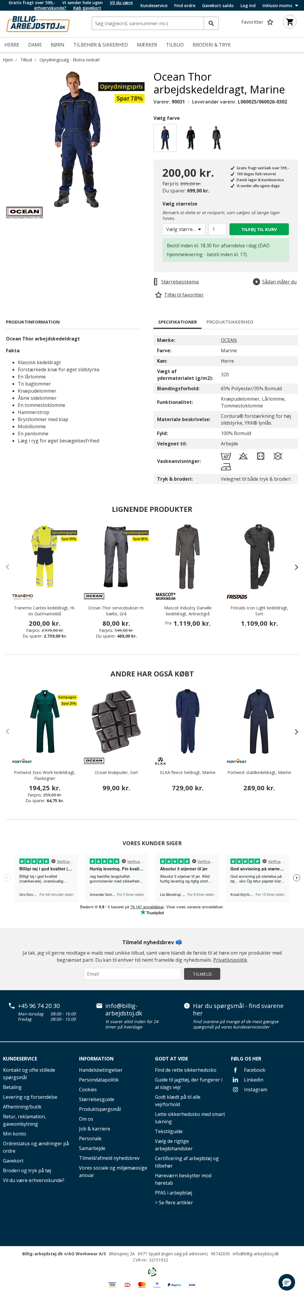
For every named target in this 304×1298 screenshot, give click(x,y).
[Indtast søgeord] (211, 23)
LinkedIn (253, 1079)
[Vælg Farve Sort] (191, 139)
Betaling (12, 1087)
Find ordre (184, 5)
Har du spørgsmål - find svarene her (238, 1009)
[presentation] (294, 567)
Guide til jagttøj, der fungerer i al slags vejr (188, 1083)
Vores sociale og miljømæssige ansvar (113, 1171)
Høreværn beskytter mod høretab (183, 1179)
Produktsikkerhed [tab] (229, 322)
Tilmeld (202, 974)
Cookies (88, 1089)
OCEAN (229, 340)
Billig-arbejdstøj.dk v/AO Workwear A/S (64, 1253)
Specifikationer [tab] (177, 322)
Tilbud (26, 60)
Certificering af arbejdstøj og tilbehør (187, 1162)
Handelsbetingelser (101, 1070)
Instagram (255, 1089)
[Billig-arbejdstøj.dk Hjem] (38, 23)
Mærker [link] (147, 45)
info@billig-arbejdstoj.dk (123, 1009)
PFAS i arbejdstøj (173, 1192)
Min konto (14, 1133)
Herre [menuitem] (11, 45)
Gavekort (13, 1160)
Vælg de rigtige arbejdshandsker (174, 1145)
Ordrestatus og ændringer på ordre (36, 1147)
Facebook (254, 1070)
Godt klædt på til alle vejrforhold (177, 1101)
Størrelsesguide (96, 1099)
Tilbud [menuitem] (175, 45)
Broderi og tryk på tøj (27, 1170)
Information (96, 1058)
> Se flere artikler (174, 1202)
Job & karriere (94, 1128)
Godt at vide (171, 1058)
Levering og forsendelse (30, 1097)
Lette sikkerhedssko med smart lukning (190, 1118)
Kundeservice (153, 5)
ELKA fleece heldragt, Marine (188, 772)
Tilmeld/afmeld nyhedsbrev (109, 1158)
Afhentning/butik (22, 1106)
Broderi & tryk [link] (212, 45)
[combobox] (155, 23)
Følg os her (246, 1058)
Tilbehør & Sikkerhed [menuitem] (100, 45)
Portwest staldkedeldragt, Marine (259, 772)
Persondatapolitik (99, 1079)
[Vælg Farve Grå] (217, 139)
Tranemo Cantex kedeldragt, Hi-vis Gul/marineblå (44, 611)
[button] (286, 1282)
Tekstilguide (169, 1131)
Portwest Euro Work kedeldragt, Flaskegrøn (44, 775)
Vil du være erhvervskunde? (33, 1180)
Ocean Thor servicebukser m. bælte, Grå (116, 611)
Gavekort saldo (218, 5)
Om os (86, 1119)
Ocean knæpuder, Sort (116, 772)
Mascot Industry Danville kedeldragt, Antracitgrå (188, 611)
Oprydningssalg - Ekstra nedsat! (69, 60)
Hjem (8, 60)
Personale (90, 1138)
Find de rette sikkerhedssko (185, 1070)
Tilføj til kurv (259, 229)
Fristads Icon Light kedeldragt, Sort (259, 611)
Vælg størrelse (179, 203)
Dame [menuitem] (35, 45)
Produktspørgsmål (100, 1109)
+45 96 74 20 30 (39, 1006)
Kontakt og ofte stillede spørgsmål (29, 1074)
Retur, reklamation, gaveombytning (24, 1120)
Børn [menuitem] (57, 45)
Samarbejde (92, 1148)
